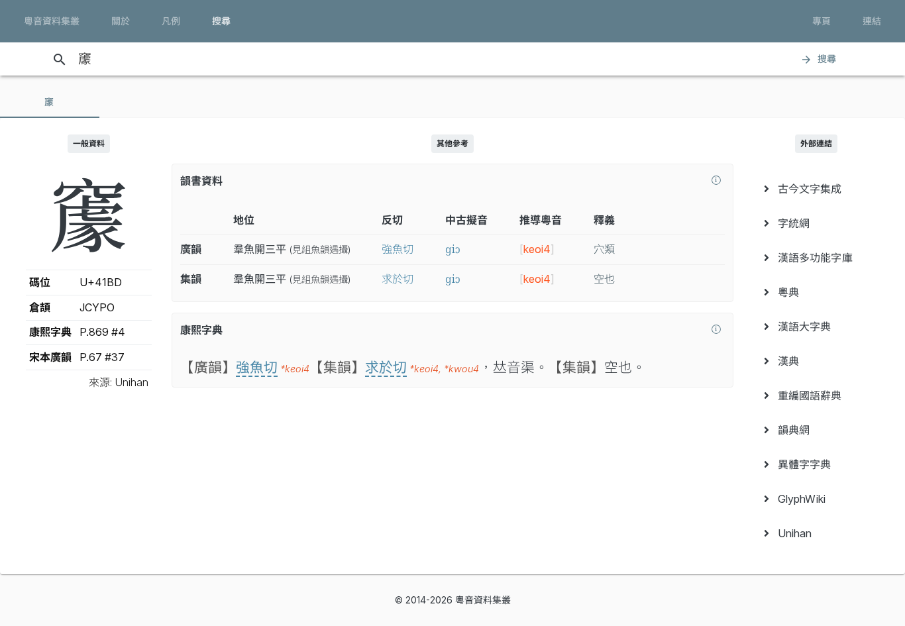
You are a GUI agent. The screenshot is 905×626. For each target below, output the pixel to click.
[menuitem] (816, 188)
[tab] (49, 102)
